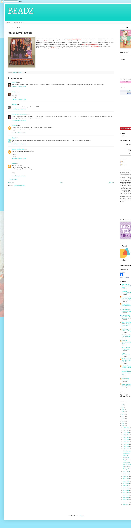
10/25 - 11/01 (126, 448)
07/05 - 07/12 (126, 504)
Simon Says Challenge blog (45, 41)
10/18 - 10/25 (126, 471)
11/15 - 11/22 (126, 441)
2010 (123, 423)
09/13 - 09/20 (126, 483)
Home (8, 22)
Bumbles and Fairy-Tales (18, 149)
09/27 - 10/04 (126, 478)
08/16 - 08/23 (126, 492)
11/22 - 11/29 (126, 439)
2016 (123, 409)
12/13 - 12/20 (126, 432)
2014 (123, 414)
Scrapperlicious (125, 304)
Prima (123, 353)
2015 (123, 411)
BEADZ (21, 11)
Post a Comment (14, 179)
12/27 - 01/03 (126, 427)
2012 (123, 418)
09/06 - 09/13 (126, 485)
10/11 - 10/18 (126, 474)
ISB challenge (54, 48)
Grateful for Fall (126, 462)
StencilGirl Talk (126, 284)
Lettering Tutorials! (126, 336)
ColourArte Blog (126, 315)
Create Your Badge (124, 277)
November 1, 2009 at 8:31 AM (19, 133)
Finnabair (124, 291)
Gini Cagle (122, 272)
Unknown (14, 125)
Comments (124, 164)
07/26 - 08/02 (126, 499)
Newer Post (11, 182)
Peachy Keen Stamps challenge (90, 44)
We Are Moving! (125, 354)
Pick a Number (126, 453)
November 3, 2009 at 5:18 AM (19, 176)
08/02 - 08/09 (126, 497)
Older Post (111, 182)
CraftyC (14, 138)
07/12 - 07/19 (126, 502)
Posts (123, 162)
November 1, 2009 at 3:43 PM (19, 144)
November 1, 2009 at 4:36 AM (19, 120)
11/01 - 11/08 (126, 446)
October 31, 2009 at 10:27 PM (19, 99)
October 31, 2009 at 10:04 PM (19, 86)
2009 (123, 425)
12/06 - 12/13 (126, 434)
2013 (123, 416)
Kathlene (14, 104)
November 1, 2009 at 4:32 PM (19, 158)
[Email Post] (25, 72)
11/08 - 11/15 (126, 444)
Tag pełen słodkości (126, 367)
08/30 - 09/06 (126, 488)
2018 (123, 404)
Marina (14, 163)
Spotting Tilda (126, 457)
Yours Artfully (125, 378)
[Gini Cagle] (121, 275)
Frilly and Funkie (126, 309)
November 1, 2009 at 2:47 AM (19, 109)
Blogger (82, 515)
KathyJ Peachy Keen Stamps (19, 114)
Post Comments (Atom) (19, 185)
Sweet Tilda (125, 455)
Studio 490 (124, 340)
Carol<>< (14, 92)
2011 (123, 421)
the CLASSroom (126, 347)
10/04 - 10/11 (126, 476)
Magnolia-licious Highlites (74, 39)
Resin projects (125, 380)
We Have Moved (125, 349)
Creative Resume (18, 22)
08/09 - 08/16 (126, 495)
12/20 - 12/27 (126, 430)
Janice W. (14, 82)
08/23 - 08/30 (126, 490)
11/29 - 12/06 (126, 437)
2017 (123, 407)
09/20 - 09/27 (126, 481)
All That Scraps (95, 46)
